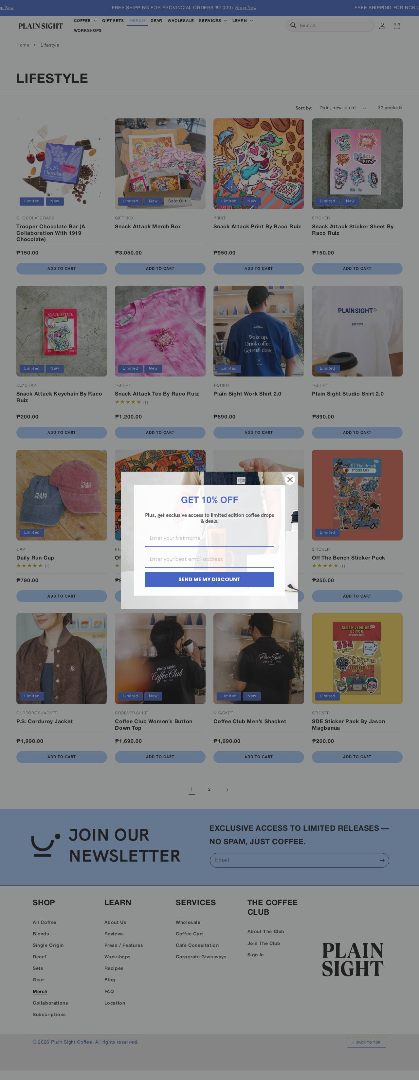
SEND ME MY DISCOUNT (209, 579)
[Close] (290, 479)
